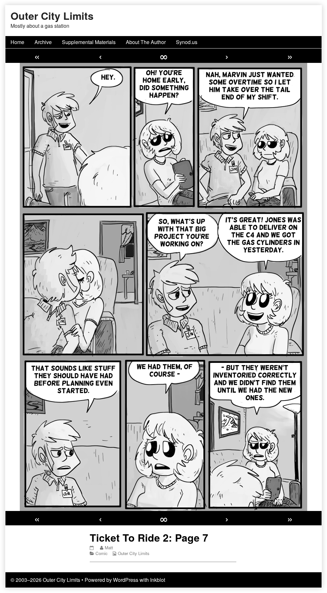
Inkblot (157, 579)
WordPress (125, 579)
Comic (101, 553)
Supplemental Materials (89, 42)
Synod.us (186, 42)
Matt (108, 547)
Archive (43, 42)
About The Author (146, 42)
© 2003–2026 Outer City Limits (45, 579)
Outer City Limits (133, 553)
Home (17, 42)
